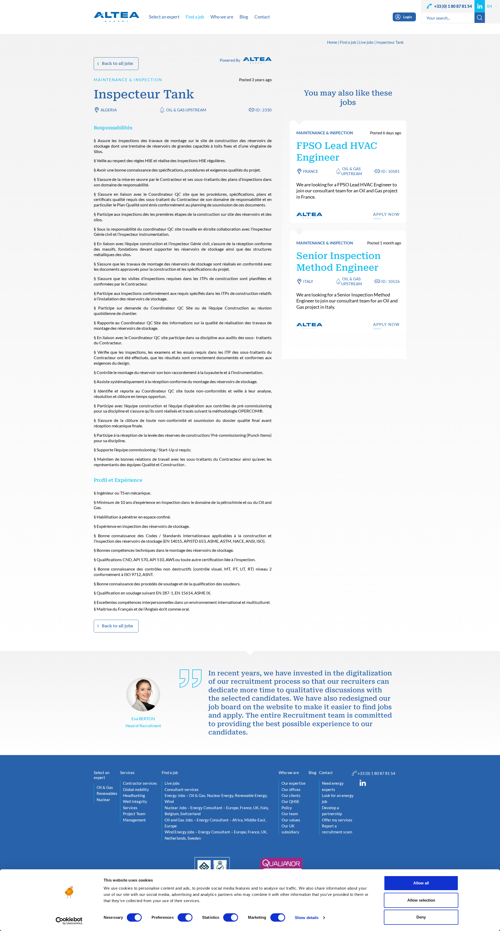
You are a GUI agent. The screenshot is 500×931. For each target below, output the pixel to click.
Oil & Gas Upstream (186, 109)
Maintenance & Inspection (128, 79)
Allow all (421, 883)
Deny (421, 917)
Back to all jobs (117, 63)
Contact (326, 772)
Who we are (289, 772)
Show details (306, 917)
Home (332, 42)
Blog (312, 772)
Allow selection (421, 900)
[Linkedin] (479, 6)
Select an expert (101, 775)
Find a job (348, 42)
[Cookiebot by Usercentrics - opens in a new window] (69, 921)
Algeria (109, 109)
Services (127, 772)
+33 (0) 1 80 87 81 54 (453, 6)
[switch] (185, 917)
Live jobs (366, 42)
